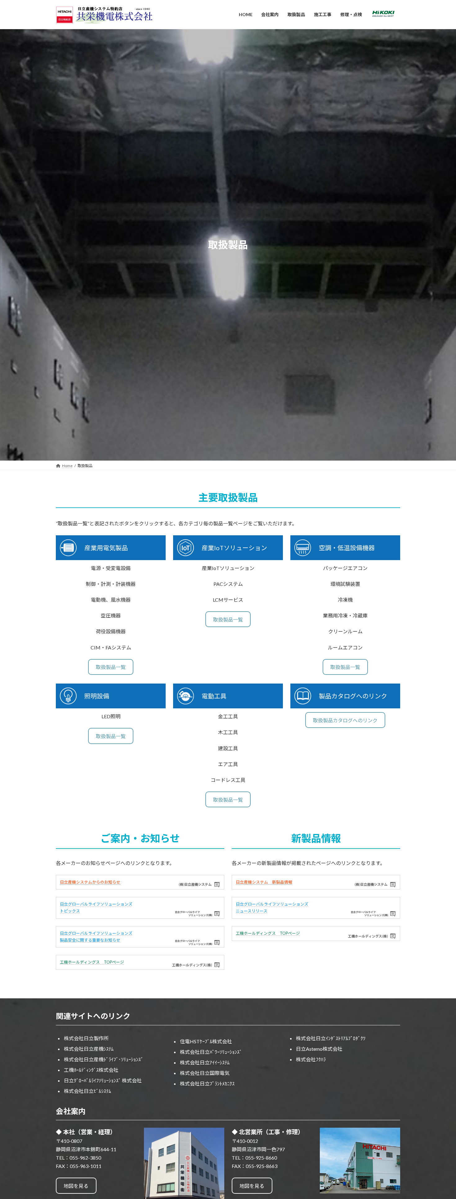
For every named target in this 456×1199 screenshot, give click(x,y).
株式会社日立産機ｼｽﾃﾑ (89, 1049)
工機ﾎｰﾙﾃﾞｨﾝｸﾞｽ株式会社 (91, 1070)
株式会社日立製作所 (86, 1038)
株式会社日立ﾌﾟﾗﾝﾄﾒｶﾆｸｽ (207, 1083)
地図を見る (76, 1186)
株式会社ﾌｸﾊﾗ (311, 1059)
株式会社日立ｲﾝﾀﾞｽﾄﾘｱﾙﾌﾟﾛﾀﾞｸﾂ (330, 1038)
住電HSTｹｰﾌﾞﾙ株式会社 (206, 1041)
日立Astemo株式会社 (319, 1049)
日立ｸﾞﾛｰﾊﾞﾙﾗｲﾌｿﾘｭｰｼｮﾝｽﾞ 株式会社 (103, 1080)
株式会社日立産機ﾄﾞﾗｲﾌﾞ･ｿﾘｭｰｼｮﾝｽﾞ (103, 1059)
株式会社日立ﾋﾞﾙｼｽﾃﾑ (87, 1091)
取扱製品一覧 (111, 667)
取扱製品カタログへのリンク (345, 720)
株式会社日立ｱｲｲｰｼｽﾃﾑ (205, 1062)
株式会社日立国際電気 (205, 1073)
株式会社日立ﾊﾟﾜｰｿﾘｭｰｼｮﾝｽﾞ (211, 1052)
